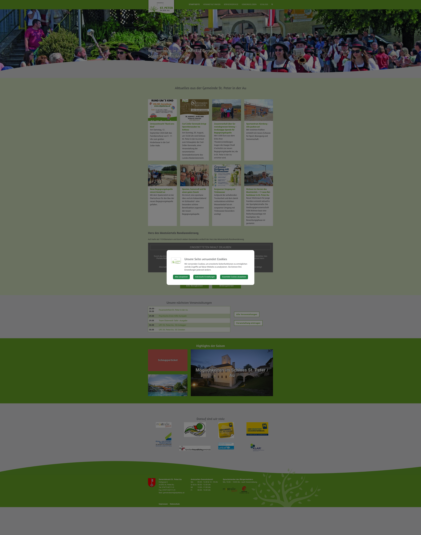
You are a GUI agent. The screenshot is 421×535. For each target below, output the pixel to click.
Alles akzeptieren (181, 277)
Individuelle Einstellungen (205, 277)
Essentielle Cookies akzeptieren (234, 277)
